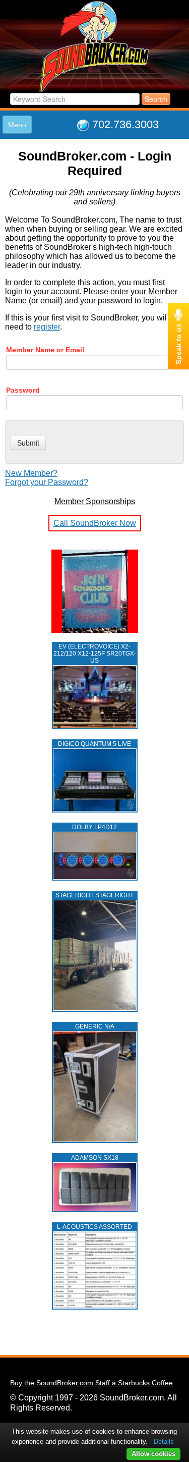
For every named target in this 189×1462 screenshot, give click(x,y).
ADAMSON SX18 (94, 1157)
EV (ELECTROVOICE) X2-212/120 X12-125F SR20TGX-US (94, 653)
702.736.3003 (125, 124)
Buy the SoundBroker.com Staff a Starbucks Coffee (91, 1383)
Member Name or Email (45, 350)
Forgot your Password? (46, 482)
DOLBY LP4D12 (94, 827)
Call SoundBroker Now (94, 523)
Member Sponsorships (94, 501)
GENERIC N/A (94, 1026)
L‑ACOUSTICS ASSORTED (94, 1226)
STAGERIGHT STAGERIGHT (94, 895)
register (47, 326)
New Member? (31, 473)
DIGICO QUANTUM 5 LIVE (94, 743)
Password (23, 390)
